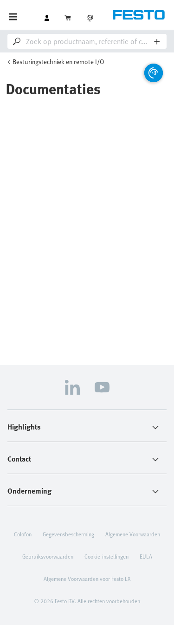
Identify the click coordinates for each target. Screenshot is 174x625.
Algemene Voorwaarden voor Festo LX (87, 578)
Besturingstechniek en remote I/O (58, 61)
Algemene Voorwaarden (132, 534)
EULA (146, 556)
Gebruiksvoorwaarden (47, 556)
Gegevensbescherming (68, 534)
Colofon (23, 534)
